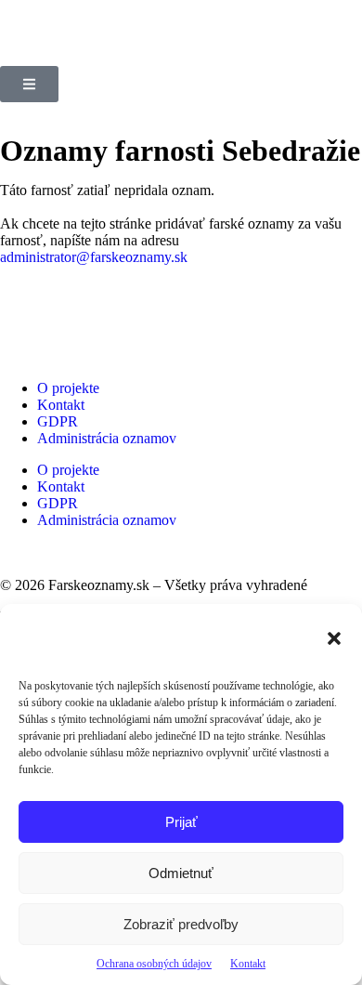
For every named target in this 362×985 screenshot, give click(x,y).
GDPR (57, 421)
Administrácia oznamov (106, 438)
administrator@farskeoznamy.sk (93, 257)
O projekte (68, 388)
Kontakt (247, 963)
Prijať (181, 822)
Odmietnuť (181, 873)
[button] (334, 638)
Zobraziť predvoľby (181, 924)
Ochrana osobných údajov (154, 963)
